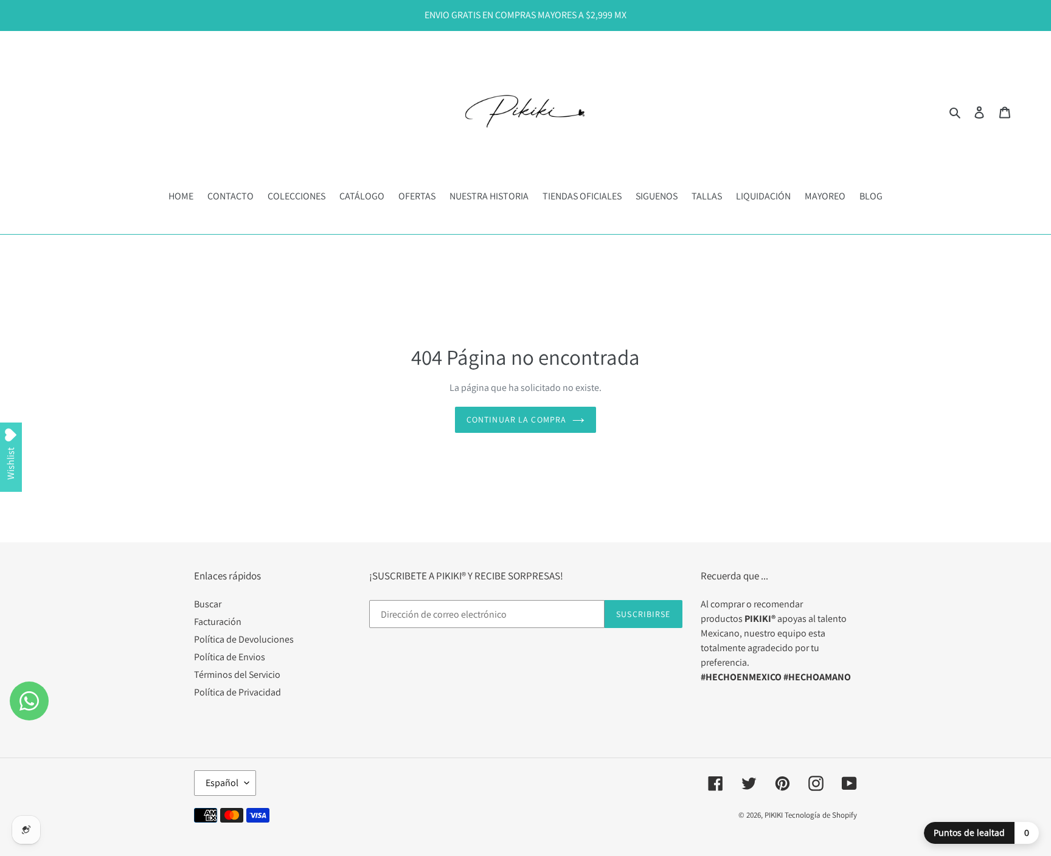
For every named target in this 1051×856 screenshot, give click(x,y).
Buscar (207, 604)
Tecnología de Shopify (821, 815)
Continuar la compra (516, 419)
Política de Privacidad (237, 692)
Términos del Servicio (237, 674)
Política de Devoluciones (244, 639)
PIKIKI (774, 815)
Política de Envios (229, 657)
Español (222, 782)
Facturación (217, 621)
